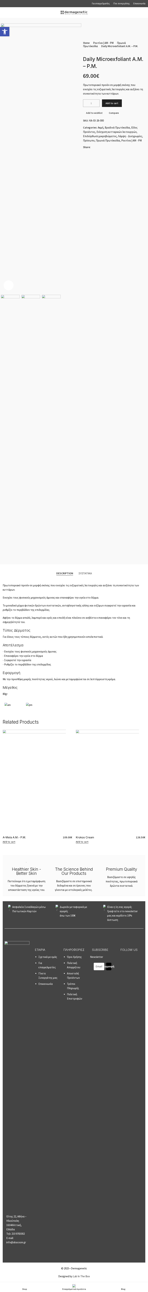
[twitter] (106, 147)
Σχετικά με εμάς (47, 957)
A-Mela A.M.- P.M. (14, 837)
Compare (114, 113)
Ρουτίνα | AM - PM (103, 43)
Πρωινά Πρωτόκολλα (108, 140)
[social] (97, 147)
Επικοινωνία (45, 984)
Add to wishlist (94, 113)
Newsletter (102, 961)
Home (86, 43)
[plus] (96, 103)
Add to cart (112, 103)
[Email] (93, 147)
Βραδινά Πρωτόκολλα (117, 127)
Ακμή (100, 127)
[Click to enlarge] (9, 285)
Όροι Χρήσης (74, 957)
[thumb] (85, 51)
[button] (86, 103)
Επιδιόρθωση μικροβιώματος (100, 136)
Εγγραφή (108, 966)
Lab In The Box (81, 1276)
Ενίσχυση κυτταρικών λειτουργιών (117, 132)
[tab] (65, 573)
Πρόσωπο (89, 140)
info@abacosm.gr (16, 1242)
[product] (37, 782)
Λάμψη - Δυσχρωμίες (130, 136)
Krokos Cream (85, 837)
